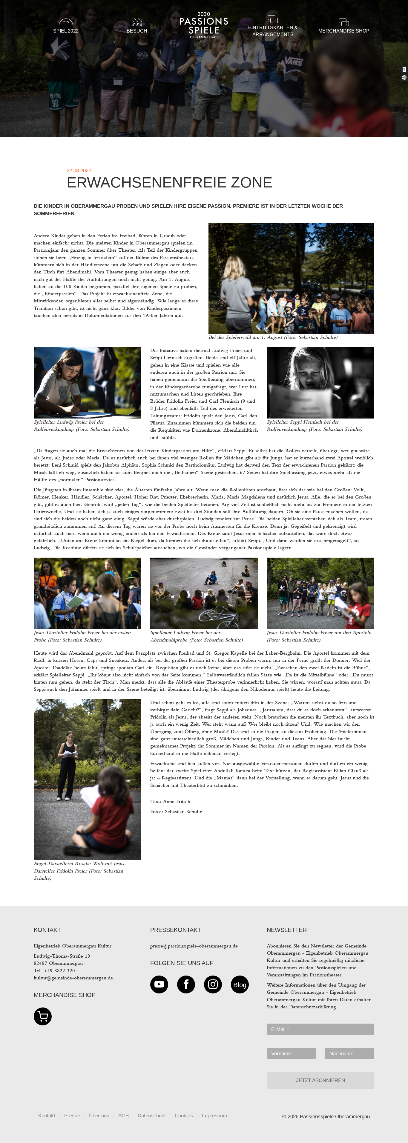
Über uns (99, 1116)
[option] (204, 68)
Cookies (184, 1116)
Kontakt (46, 1116)
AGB (123, 1116)
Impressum (214, 1116)
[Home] (204, 48)
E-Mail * (280, 1029)
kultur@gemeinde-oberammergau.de (73, 978)
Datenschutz (152, 1116)
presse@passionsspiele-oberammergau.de (194, 946)
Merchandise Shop (343, 30)
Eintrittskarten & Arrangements (273, 31)
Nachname (341, 1053)
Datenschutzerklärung (312, 1007)
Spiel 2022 (66, 30)
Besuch (137, 30)
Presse (72, 1116)
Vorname (281, 1053)
